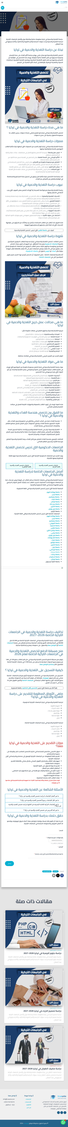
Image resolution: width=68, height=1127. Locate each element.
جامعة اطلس (42, 230)
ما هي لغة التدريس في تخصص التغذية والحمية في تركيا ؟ (41, 810)
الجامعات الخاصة (44, 257)
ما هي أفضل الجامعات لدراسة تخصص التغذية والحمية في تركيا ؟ (39, 796)
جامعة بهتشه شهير (53, 492)
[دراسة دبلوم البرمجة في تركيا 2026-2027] (34, 929)
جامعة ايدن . (55, 494)
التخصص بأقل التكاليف (29, 688)
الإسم (61, 830)
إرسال (9, 863)
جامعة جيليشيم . (54, 497)
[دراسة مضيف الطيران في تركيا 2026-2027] (34, 1045)
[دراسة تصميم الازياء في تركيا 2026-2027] (34, 987)
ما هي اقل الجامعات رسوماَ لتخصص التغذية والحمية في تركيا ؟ (39, 800)
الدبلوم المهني (53, 950)
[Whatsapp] (58, 1112)
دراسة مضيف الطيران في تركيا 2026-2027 (41, 1069)
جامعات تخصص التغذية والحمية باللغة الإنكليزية (20, 466)
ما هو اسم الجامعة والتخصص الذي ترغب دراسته (48, 854)
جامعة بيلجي (55, 533)
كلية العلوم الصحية (47, 871)
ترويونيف (45, 678)
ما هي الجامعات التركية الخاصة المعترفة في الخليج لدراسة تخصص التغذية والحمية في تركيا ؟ (34, 805)
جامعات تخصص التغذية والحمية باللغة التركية (49, 466)
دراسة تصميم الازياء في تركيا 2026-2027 (42, 1011)
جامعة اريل (56, 547)
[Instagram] (61, 1112)
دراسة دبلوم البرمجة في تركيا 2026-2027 (42, 953)
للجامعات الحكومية (51, 244)
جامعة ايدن (56, 518)
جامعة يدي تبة (55, 504)
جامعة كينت (55, 499)
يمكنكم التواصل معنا (47, 664)
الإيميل (60, 847)
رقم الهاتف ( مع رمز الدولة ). (54, 837)
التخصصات (55, 871)
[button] (2, 2)
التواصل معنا (52, 645)
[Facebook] (65, 1112)
